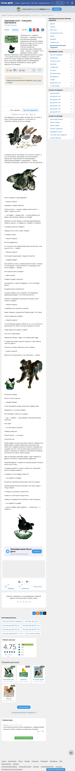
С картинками (54, 86)
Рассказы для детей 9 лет (31, 629)
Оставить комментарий (24, 738)
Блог (60, 761)
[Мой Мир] (41, 613)
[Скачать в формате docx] (30, 29)
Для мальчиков (55, 73)
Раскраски (35, 761)
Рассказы (34, 3)
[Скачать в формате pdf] (34, 29)
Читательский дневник (9, 766)
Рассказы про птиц (31, 621)
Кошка (52, 36)
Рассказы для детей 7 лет (31, 625)
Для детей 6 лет (55, 106)
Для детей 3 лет (55, 96)
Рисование (44, 761)
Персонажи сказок (25, 766)
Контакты (59, 766)
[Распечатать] (42, 29)
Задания (16, 764)
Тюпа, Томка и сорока (32, 633)
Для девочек (54, 76)
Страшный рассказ (56, 33)
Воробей (53, 39)
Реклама (36, 766)
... (52, 3)
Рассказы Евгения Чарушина (12, 621)
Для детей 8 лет (55, 112)
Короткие (53, 64)
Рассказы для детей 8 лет (11, 629)
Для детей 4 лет (55, 99)
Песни (20, 761)
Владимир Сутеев (56, 132)
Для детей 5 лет (55, 83)
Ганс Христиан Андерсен (58, 135)
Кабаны (52, 27)
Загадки (27, 761)
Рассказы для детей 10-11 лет (12, 633)
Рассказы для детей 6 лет (11, 625)
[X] (44, 613)
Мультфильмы (6, 764)
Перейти (57, 9)
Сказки (17, 3)
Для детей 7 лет (55, 109)
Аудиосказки (25, 3)
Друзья (52, 24)
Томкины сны (54, 42)
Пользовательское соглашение (11, 769)
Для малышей (54, 93)
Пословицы (53, 761)
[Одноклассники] (37, 613)
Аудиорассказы (44, 3)
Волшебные (54, 58)
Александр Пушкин (56, 119)
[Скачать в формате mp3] (37, 29)
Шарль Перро (54, 125)
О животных (54, 67)
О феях (52, 80)
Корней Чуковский (56, 128)
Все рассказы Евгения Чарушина (23, 712)
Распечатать (37, 587)
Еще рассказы (24, 707)
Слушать (15, 30)
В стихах (53, 70)
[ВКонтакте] (34, 613)
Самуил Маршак (55, 138)
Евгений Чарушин (10, 25)
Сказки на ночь (55, 61)
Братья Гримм (55, 122)
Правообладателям (47, 766)
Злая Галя (53, 30)
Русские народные (56, 55)
